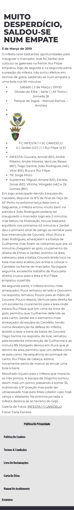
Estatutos (7, 499)
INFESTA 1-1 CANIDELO (45, 406)
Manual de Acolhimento (17, 488)
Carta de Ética (12, 475)
